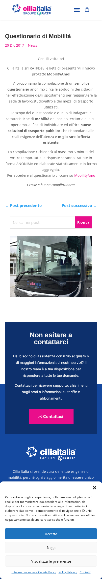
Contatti (85, 572)
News (32, 45)
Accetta (51, 533)
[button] (94, 487)
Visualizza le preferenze (51, 561)
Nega (51, 547)
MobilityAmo (84, 175)
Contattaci (53, 416)
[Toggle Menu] (77, 10)
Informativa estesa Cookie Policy (34, 572)
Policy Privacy (68, 572)
